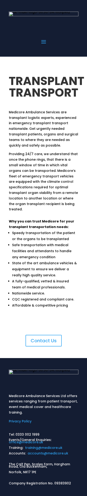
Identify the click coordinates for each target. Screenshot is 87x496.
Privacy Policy (20, 421)
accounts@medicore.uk (48, 453)
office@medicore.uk (26, 442)
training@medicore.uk (43, 447)
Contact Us (44, 340)
